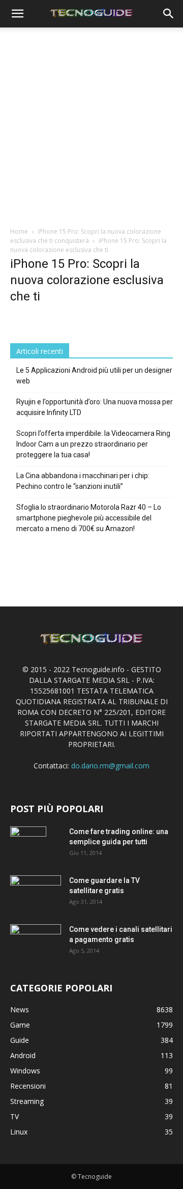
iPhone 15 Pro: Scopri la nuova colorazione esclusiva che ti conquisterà (85, 236)
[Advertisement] (91, 130)
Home (19, 231)
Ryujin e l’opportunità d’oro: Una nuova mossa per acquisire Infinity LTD (94, 407)
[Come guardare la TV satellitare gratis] (35, 891)
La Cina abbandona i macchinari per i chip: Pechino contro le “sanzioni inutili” (82, 481)
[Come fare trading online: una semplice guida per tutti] (28, 844)
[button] (17, 13)
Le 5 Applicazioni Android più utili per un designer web (94, 375)
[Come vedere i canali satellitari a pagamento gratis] (35, 940)
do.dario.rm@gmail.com (110, 765)
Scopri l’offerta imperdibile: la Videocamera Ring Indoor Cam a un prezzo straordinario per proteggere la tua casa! (93, 444)
